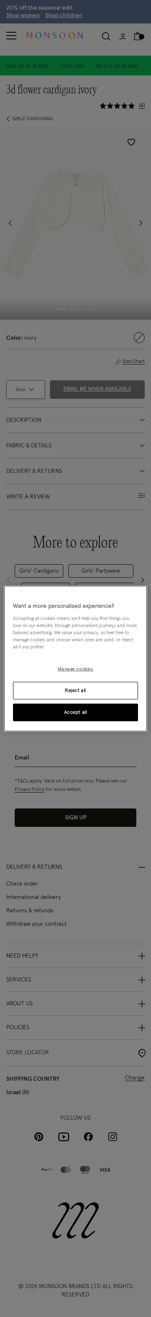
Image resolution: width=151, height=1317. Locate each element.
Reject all (75, 690)
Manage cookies (76, 669)
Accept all (75, 712)
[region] (75, 659)
